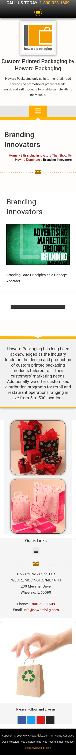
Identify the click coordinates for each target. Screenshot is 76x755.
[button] (38, 12)
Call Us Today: (23, 2)
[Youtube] (41, 720)
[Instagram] (50, 720)
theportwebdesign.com (38, 747)
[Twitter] (31, 720)
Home (13, 155)
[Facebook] (22, 720)
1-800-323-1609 (54, 2)
